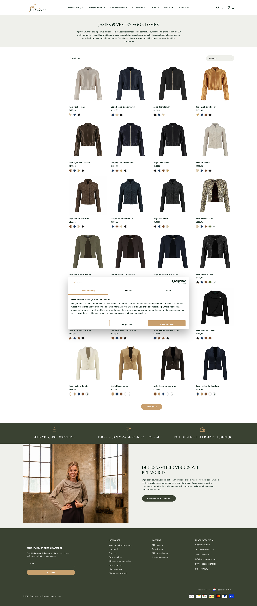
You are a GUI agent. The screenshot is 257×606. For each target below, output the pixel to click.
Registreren (157, 549)
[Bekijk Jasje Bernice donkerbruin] (205, 226)
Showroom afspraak (118, 573)
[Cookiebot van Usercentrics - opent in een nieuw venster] (174, 282)
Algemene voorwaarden (120, 561)
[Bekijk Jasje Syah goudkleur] (197, 114)
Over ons (113, 553)
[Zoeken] (218, 7)
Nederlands (202, 590)
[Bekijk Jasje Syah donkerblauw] (201, 114)
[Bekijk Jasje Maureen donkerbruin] (78, 338)
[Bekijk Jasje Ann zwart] (210, 170)
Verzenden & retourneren (120, 545)
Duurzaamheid (115, 557)
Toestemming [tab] (88, 290)
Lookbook (113, 549)
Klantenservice (115, 569)
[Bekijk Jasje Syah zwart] (210, 114)
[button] (233, 7)
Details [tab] (128, 290)
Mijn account (158, 545)
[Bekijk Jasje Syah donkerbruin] (205, 114)
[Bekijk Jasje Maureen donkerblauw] (74, 338)
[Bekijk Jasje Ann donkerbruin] (205, 170)
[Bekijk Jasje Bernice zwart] (197, 282)
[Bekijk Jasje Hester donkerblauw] (78, 394)
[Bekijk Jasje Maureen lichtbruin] (70, 338)
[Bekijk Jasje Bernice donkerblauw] (201, 226)
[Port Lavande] (35, 7)
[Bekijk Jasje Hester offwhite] (70, 394)
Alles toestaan (166, 324)
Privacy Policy (115, 565)
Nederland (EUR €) (224, 590)
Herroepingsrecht (160, 557)
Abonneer (51, 572)
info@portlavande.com (205, 559)
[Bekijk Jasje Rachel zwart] (78, 114)
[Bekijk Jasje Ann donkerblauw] (201, 170)
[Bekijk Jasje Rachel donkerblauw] (74, 114)
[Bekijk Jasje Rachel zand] (70, 114)
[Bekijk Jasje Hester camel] (74, 394)
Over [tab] (168, 290)
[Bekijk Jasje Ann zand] (197, 170)
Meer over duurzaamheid (158, 498)
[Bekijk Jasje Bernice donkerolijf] (210, 226)
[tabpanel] (128, 483)
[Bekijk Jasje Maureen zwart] (82, 338)
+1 (214, 226)
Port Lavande (35, 596)
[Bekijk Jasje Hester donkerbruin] (82, 394)
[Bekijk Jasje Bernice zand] (197, 226)
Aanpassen (126, 324)
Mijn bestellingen (160, 553)
